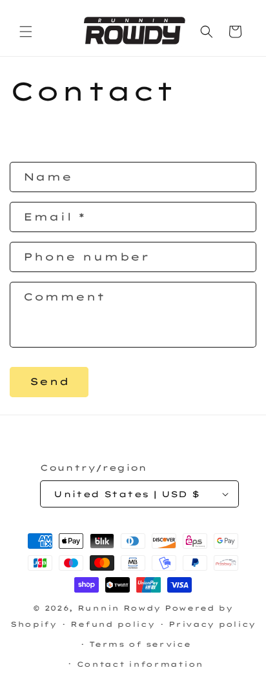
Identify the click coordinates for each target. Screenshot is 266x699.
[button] (26, 31)
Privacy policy (212, 624)
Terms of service (139, 644)
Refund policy (112, 624)
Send (49, 381)
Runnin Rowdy (121, 608)
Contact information (140, 664)
